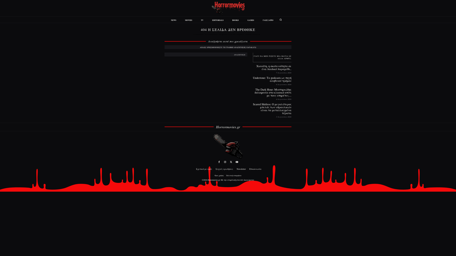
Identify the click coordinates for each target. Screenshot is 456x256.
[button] (280, 20)
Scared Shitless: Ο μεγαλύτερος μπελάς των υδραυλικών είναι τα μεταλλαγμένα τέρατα (272, 108)
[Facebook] (219, 162)
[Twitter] (231, 162)
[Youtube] (237, 162)
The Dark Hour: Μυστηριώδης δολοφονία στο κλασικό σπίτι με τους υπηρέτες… (273, 92)
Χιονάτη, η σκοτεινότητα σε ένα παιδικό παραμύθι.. (273, 67)
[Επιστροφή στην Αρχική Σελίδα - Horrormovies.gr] (228, 146)
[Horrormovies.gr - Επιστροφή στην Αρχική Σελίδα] (228, 8)
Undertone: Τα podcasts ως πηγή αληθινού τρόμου (272, 79)
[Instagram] (225, 162)
